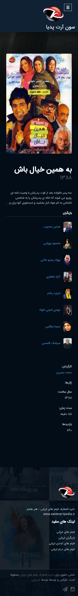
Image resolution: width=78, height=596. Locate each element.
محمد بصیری (64, 372)
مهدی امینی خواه (49, 310)
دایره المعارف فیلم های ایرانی (37, 575)
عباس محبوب (51, 227)
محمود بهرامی (51, 243)
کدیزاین (36, 579)
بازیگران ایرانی (67, 537)
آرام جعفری (53, 277)
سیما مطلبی (52, 326)
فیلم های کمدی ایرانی (62, 543)
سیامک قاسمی (51, 343)
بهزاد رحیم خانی (50, 260)
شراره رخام (53, 293)
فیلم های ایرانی (66, 532)
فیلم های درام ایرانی (63, 549)
